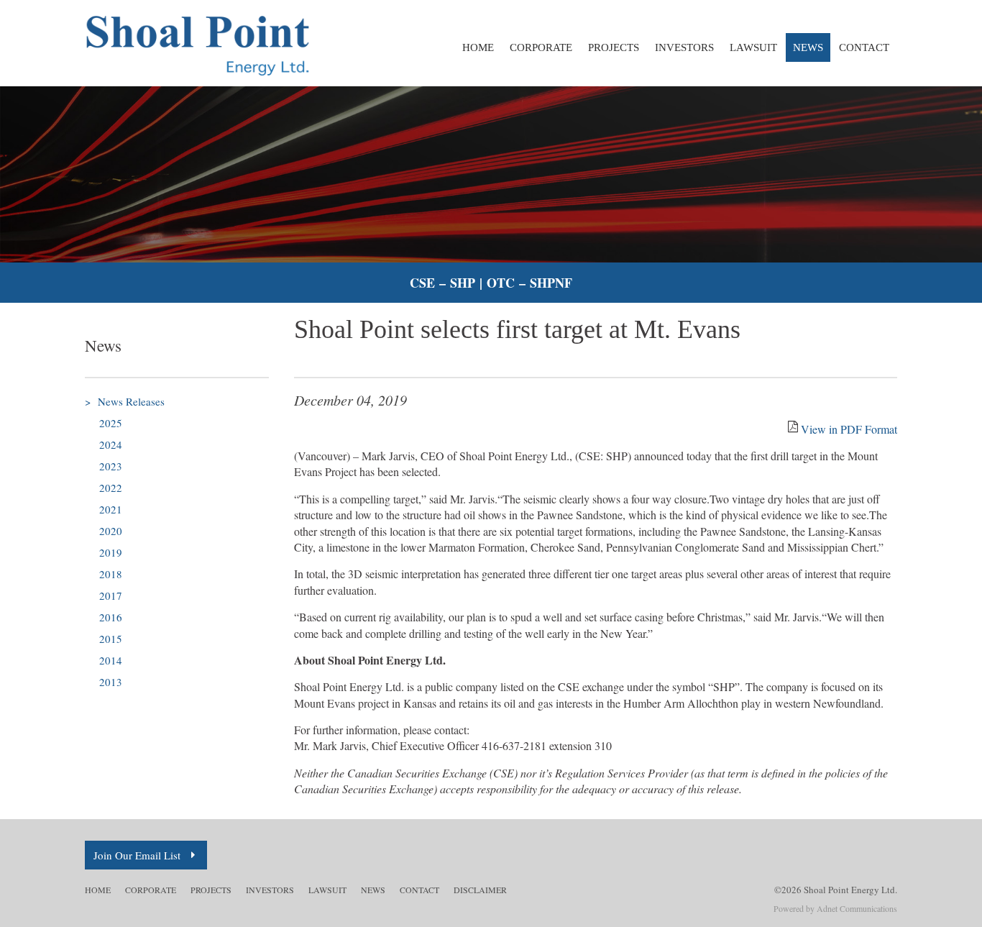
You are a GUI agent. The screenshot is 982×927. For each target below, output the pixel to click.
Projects (613, 47)
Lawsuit (753, 47)
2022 (110, 487)
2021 (110, 509)
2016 (110, 617)
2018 (110, 574)
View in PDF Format (849, 429)
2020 (110, 531)
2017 (110, 595)
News (808, 47)
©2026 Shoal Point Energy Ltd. (835, 889)
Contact (864, 47)
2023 (110, 466)
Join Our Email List (136, 855)
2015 (110, 638)
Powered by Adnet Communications (835, 908)
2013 (110, 682)
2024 (110, 444)
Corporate (541, 47)
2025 (110, 423)
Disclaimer (480, 889)
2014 (110, 660)
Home (478, 47)
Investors (684, 47)
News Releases (125, 401)
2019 (110, 552)
